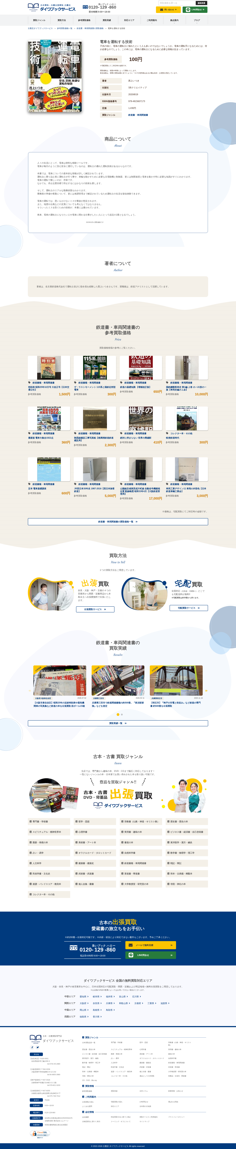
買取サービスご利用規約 (149, 1117)
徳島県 (83, 1017)
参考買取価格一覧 (64, 28)
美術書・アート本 (146, 1054)
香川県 (96, 1017)
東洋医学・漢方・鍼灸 (90, 1058)
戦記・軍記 (86, 1067)
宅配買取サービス (186, 608)
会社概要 (85, 1117)
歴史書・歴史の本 (88, 1049)
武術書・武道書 (145, 1067)
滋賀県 (164, 1003)
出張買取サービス (93, 609)
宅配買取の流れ (116, 1102)
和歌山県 (123, 1003)
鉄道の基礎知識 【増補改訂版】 (135, 387)
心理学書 (143, 1049)
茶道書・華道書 (174, 1067)
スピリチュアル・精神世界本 (121, 1049)
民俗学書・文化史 (117, 1067)
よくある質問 (87, 1106)
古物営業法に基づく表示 (91, 1121)
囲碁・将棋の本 (116, 1054)
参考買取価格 (84, 20)
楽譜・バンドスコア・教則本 (121, 1072)
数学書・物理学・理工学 (91, 1063)
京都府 (137, 1003)
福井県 (109, 996)
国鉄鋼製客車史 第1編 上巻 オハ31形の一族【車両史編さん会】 (186, 388)
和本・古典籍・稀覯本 (90, 1072)
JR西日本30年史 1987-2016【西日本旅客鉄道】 (94, 489)
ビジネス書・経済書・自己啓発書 (94, 1054)
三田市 (101, 698)
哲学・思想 (144, 1042)
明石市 (159, 698)
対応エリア (129, 20)
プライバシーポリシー (176, 1117)
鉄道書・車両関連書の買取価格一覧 (115, 521)
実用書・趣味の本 (174, 1049)
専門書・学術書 (116, 1042)
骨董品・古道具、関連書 (177, 1076)
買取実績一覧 (115, 723)
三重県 (151, 1003)
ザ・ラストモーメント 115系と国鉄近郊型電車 (95, 388)
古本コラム (144, 1091)
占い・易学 (115, 1058)
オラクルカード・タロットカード (152, 1058)
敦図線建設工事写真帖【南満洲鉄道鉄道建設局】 (93, 439)
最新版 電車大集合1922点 (40, 438)
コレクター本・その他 (181, 433)
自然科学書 (172, 1058)
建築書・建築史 (145, 1063)
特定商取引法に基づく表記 (121, 1117)
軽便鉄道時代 (172, 438)
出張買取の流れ (88, 1102)
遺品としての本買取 (147, 1076)
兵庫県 (96, 698)
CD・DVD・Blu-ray (89, 1080)
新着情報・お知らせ (175, 1091)
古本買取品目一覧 (88, 1043)
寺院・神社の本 (88, 1076)
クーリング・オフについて (121, 1121)
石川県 (135, 996)
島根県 (96, 1010)
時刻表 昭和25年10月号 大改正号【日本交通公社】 (48, 388)
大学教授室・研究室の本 (177, 1072)
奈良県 (96, 1003)
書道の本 (171, 1054)
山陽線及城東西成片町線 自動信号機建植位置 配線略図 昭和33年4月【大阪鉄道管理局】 (140, 491)
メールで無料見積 (144, 945)
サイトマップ (144, 1121)
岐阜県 (96, 996)
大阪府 (37, 698)
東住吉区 (47, 698)
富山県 (122, 996)
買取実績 (107, 20)
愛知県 (83, 996)
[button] (118, 714)
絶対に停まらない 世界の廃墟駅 (135, 438)
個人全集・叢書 (145, 1072)
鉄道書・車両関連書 (138, 115)
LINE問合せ (197, 9)
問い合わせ (169, 9)
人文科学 (114, 1063)
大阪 (42, 698)
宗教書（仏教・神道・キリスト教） (179, 1044)
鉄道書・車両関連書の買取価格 (90, 28)
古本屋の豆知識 (145, 1106)
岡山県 (83, 1010)
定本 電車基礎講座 (37, 488)
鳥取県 (109, 1010)
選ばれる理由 (173, 1102)
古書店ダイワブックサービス (40, 28)
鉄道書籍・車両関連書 (43, 383)
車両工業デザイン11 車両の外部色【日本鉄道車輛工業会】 (186, 489)
